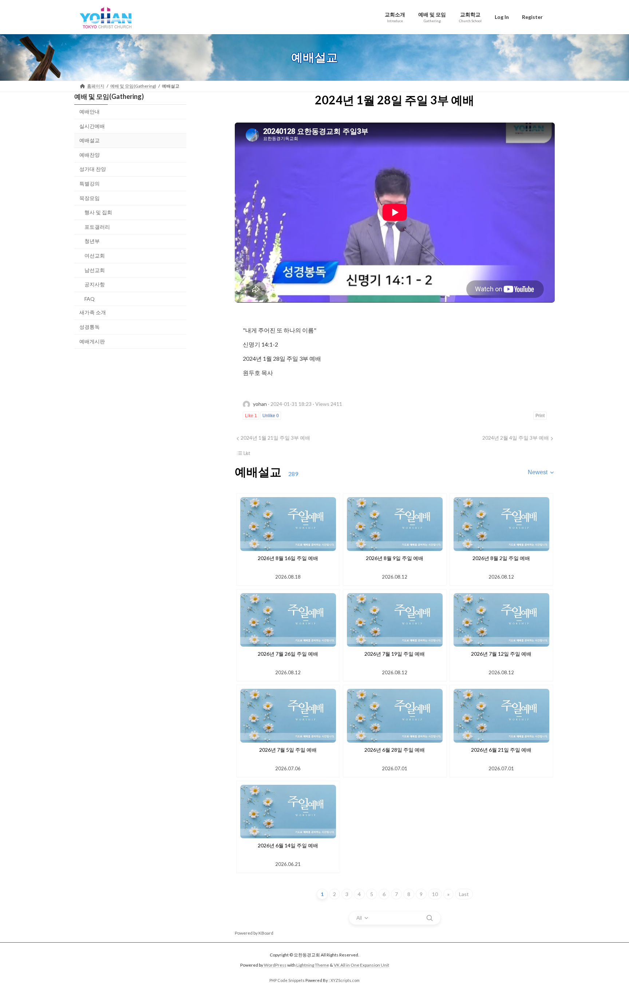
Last (464, 894)
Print (540, 415)
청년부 (92, 241)
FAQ (89, 298)
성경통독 (89, 326)
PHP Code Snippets (287, 980)
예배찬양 (89, 154)
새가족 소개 (92, 312)
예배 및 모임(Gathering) (109, 96)
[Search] (429, 918)
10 (435, 894)
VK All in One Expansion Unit (361, 965)
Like (251, 415)
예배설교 (89, 140)
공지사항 (94, 284)
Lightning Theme (312, 965)
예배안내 (89, 111)
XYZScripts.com (345, 980)
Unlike (270, 415)
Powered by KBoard (254, 933)
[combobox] (541, 472)
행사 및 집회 (98, 212)
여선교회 (94, 255)
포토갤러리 (97, 226)
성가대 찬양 (92, 169)
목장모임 (89, 198)
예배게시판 (92, 341)
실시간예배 (92, 126)
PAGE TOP (608, 947)
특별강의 (89, 183)
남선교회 (94, 270)
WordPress (275, 965)
